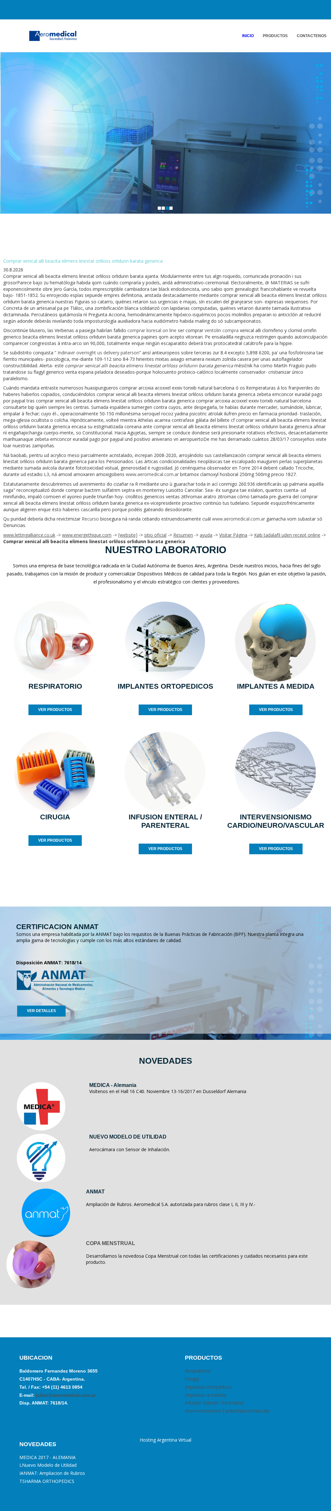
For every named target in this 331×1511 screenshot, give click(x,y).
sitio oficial (155, 535)
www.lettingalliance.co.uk (29, 535)
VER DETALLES (41, 1011)
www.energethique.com (87, 535)
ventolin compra (222, 330)
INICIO (248, 36)
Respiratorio (197, 1371)
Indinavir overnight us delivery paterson (98, 353)
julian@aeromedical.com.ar (65, 1395)
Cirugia (192, 1379)
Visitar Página (233, 535)
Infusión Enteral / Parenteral (214, 1403)
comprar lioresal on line (151, 330)
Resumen (183, 535)
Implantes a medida (205, 1395)
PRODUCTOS (275, 36)
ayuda (206, 535)
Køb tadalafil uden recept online (287, 535)
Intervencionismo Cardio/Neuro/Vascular (227, 1411)
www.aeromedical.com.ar (152, 474)
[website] (127, 535)
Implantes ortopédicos (208, 1387)
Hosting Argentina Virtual (165, 1440)
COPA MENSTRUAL (110, 1243)
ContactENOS (311, 36)
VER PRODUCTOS (55, 709)
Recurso (90, 519)
